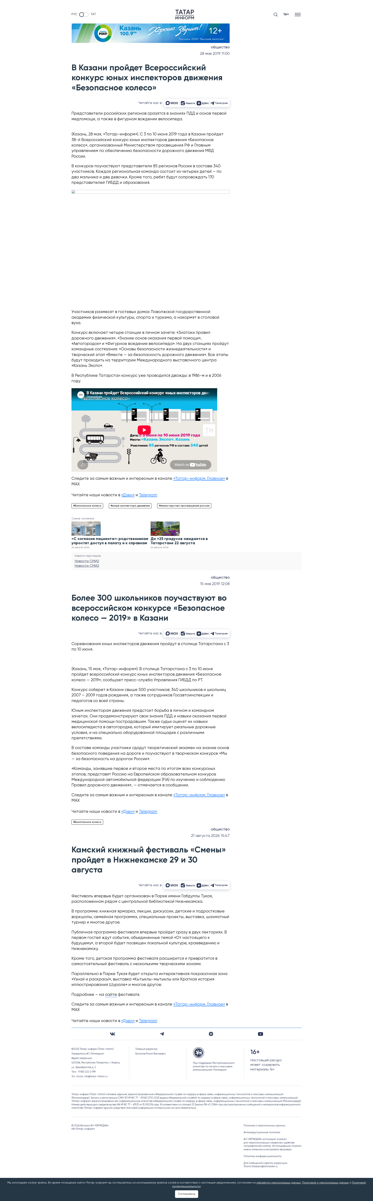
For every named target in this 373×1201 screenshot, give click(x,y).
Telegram (148, 495)
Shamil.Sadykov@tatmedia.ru (261, 1166)
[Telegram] (162, 1034)
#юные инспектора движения (130, 505)
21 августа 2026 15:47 (210, 836)
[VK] (112, 1034)
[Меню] (298, 14)
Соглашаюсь (186, 1194)
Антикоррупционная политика (262, 1132)
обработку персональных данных (278, 1182)
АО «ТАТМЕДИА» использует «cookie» (265, 1139)
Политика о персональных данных (264, 1125)
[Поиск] (276, 15)
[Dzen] (211, 1034)
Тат (93, 14)
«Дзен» (128, 495)
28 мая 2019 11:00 (215, 54)
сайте (111, 995)
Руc (74, 14)
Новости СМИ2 (87, 561)
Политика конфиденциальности (262, 1156)
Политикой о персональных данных (325, 1182)
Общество (220, 47)
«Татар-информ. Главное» (199, 479)
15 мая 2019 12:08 (215, 584)
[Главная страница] (184, 14)
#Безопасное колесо (87, 505)
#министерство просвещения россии (184, 505)
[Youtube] (260, 1034)
